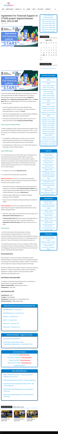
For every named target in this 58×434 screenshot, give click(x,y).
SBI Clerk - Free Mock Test (11, 316)
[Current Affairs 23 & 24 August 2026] (19, 414)
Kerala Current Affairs (48, 110)
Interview (47, 9)
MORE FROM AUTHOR (18, 407)
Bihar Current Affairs (48, 87)
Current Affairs (9, 9)
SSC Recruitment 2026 (19, 363)
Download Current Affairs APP (12, 338)
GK (23, 9)
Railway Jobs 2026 (19, 360)
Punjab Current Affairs (48, 127)
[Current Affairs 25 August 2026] (6, 414)
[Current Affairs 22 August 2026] (32, 414)
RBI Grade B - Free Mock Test (12, 327)
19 (46, 52)
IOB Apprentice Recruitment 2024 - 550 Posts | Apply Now (20, 380)
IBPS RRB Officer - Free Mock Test (13, 309)
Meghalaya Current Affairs (48, 119)
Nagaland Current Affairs (48, 123)
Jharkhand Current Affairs (48, 106)
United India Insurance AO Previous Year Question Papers (48, 206)
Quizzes (28, 9)
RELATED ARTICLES (6, 407)
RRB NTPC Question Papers (48, 242)
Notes (33, 9)
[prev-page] (2, 424)
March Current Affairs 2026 (48, 29)
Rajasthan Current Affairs (48, 129)
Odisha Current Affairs (48, 125)
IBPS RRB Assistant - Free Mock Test (14, 313)
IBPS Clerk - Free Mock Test (11, 323)
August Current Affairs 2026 (48, 19)
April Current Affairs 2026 (48, 27)
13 (49, 50)
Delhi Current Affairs (48, 91)
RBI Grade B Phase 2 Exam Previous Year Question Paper (48, 185)
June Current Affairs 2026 (48, 23)
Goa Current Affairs (48, 93)
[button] (55, 9)
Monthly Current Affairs (48, 31)
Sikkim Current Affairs (48, 131)
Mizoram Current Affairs (48, 121)
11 (43, 50)
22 (53, 52)
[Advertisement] (19, 59)
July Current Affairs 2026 (48, 21)
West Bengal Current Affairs (48, 145)
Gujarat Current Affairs (48, 95)
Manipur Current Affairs (48, 118)
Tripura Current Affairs (48, 139)
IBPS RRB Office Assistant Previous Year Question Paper (48, 176)
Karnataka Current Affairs (48, 108)
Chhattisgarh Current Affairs (48, 89)
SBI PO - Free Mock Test (10, 320)
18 (43, 52)
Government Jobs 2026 (19, 357)
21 (51, 52)
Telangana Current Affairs (48, 137)
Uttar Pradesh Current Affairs (48, 141)
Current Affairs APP (48, 15)
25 (43, 55)
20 (49, 52)
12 (46, 50)
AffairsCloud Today (48, 17)
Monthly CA (18, 9)
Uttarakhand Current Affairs (48, 143)
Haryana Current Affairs (48, 97)
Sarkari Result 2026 (19, 365)
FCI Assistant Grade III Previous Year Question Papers (48, 238)
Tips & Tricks (40, 9)
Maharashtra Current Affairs (48, 112)
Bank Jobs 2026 (19, 355)
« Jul (41, 59)
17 (41, 52)
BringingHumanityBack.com (49, 68)
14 (51, 50)
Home (3, 9)
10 (41, 50)
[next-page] (4, 424)
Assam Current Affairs (48, 85)
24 (41, 55)
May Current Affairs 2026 (48, 25)
